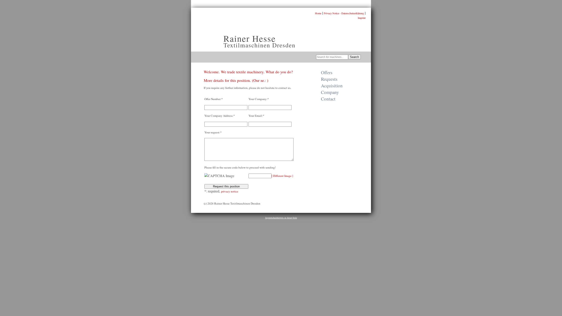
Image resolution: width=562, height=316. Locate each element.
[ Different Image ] (282, 176)
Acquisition (332, 86)
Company (330, 92)
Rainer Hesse (249, 38)
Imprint (362, 18)
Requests (329, 79)
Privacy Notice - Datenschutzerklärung (344, 13)
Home (318, 13)
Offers (326, 72)
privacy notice (229, 191)
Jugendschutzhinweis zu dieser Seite (281, 217)
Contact (328, 99)
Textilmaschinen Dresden (259, 45)
